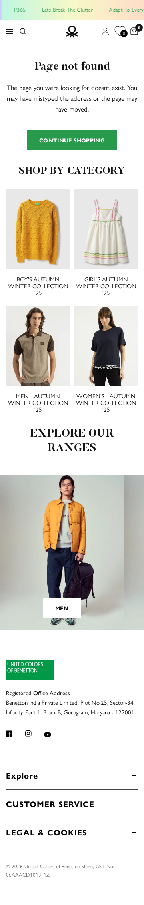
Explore (22, 775)
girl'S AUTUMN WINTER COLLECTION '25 (106, 285)
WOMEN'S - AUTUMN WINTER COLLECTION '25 (106, 402)
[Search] (22, 31)
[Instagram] (34, 733)
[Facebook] (15, 733)
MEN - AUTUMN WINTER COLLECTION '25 (38, 402)
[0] (133, 32)
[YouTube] (53, 734)
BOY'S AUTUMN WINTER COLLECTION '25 (38, 285)
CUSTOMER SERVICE (50, 803)
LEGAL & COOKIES (46, 832)
